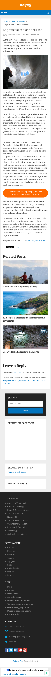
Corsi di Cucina (16, 507)
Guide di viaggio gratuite (18, 607)
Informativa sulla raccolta (14, 674)
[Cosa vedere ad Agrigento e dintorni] (25, 337)
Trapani (10, 558)
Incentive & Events (17, 527)
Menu (4, 13)
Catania (10, 548)
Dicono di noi (13, 594)
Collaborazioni (13, 614)
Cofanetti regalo (17, 534)
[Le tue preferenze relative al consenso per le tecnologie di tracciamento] (47, 673)
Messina (11, 551)
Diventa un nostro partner (18, 601)
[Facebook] (7, 651)
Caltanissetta (13, 568)
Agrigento (11, 561)
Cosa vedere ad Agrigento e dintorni (21, 351)
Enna (9, 565)
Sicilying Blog (18, 661)
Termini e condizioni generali (20, 604)
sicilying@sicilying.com (19, 636)
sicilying (11, 642)
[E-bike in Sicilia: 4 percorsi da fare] (25, 272)
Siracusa (11, 575)
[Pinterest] (20, 651)
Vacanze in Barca (17, 524)
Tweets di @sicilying (17, 472)
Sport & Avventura (18, 520)
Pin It (18, 247)
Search (25, 411)
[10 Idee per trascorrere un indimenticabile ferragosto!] (25, 303)
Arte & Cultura (16, 513)
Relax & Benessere (18, 510)
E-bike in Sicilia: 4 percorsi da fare (20, 286)
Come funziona (14, 597)
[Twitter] (11, 651)
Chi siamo (11, 590)
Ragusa (10, 572)
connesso (18, 372)
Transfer (12, 531)
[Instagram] (16, 651)
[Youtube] (25, 651)
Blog (9, 587)
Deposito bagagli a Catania (19, 611)
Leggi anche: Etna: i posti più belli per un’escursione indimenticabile (25, 193)
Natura (13, 517)
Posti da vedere (32, 35)
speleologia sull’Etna (35, 240)
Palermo (11, 554)
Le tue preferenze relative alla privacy (26, 670)
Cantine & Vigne (16, 503)
